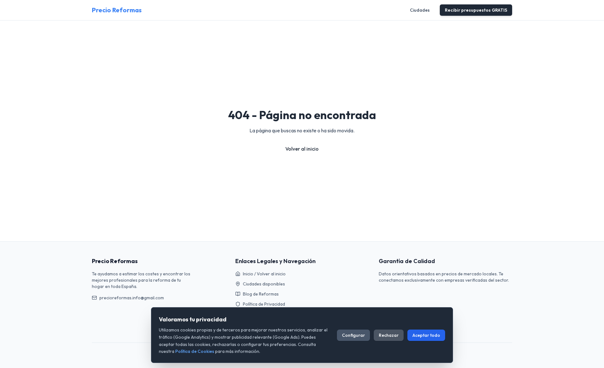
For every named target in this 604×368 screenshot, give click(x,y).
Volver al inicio (302, 149)
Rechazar (389, 335)
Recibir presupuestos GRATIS (476, 10)
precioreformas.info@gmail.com (131, 298)
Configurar (353, 335)
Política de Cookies (194, 351)
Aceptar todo (426, 335)
